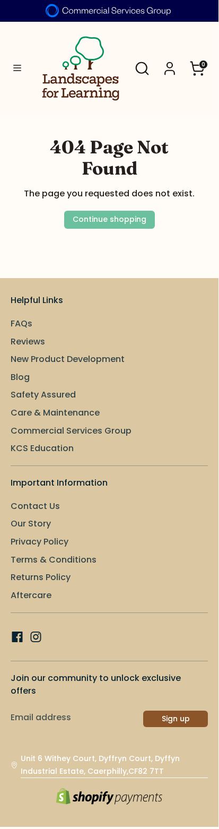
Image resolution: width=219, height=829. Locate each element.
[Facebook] (17, 637)
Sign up (176, 718)
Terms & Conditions (54, 560)
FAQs (21, 323)
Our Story (31, 523)
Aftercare (31, 595)
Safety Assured (43, 394)
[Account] (169, 64)
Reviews (28, 341)
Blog (20, 377)
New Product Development (68, 359)
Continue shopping (109, 219)
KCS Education (42, 448)
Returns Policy (41, 577)
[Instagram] (35, 637)
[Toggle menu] (17, 68)
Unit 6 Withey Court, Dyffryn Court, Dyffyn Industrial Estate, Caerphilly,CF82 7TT (100, 764)
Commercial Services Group (71, 431)
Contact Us (35, 506)
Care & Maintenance (55, 413)
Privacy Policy (39, 542)
